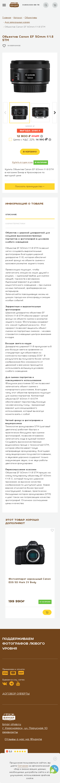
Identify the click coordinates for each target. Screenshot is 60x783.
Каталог (17, 17)
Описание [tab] (11, 214)
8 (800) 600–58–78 (30, 5)
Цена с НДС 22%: (29, 139)
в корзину (30, 152)
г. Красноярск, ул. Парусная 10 (25, 728)
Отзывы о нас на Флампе (23, 739)
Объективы (31, 17)
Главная (6, 17)
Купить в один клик (22, 162)
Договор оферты (16, 693)
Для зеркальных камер (17, 22)
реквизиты (10, 732)
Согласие (23, 766)
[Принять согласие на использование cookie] (55, 758)
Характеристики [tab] (15, 224)
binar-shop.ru (11, 724)
